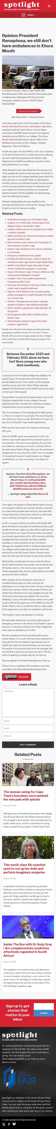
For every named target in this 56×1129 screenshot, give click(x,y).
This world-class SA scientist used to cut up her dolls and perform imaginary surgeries (24, 868)
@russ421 (38, 488)
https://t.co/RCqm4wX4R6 (31, 479)
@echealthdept (32, 482)
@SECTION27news (19, 485)
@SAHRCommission (23, 488)
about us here (9, 1062)
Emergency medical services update (24, 255)
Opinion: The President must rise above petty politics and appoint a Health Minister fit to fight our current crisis (29, 294)
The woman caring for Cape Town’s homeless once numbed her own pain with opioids (25, 795)
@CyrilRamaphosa (36, 473)
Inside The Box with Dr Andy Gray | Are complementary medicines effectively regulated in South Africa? (27, 950)
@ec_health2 (16, 482)
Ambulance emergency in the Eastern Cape (27, 219)
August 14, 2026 (9, 961)
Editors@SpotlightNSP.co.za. (16, 1058)
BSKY (14, 1123)
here (39, 1104)
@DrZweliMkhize (37, 485)
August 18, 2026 (9, 878)
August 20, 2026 (9, 805)
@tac (43, 482)
